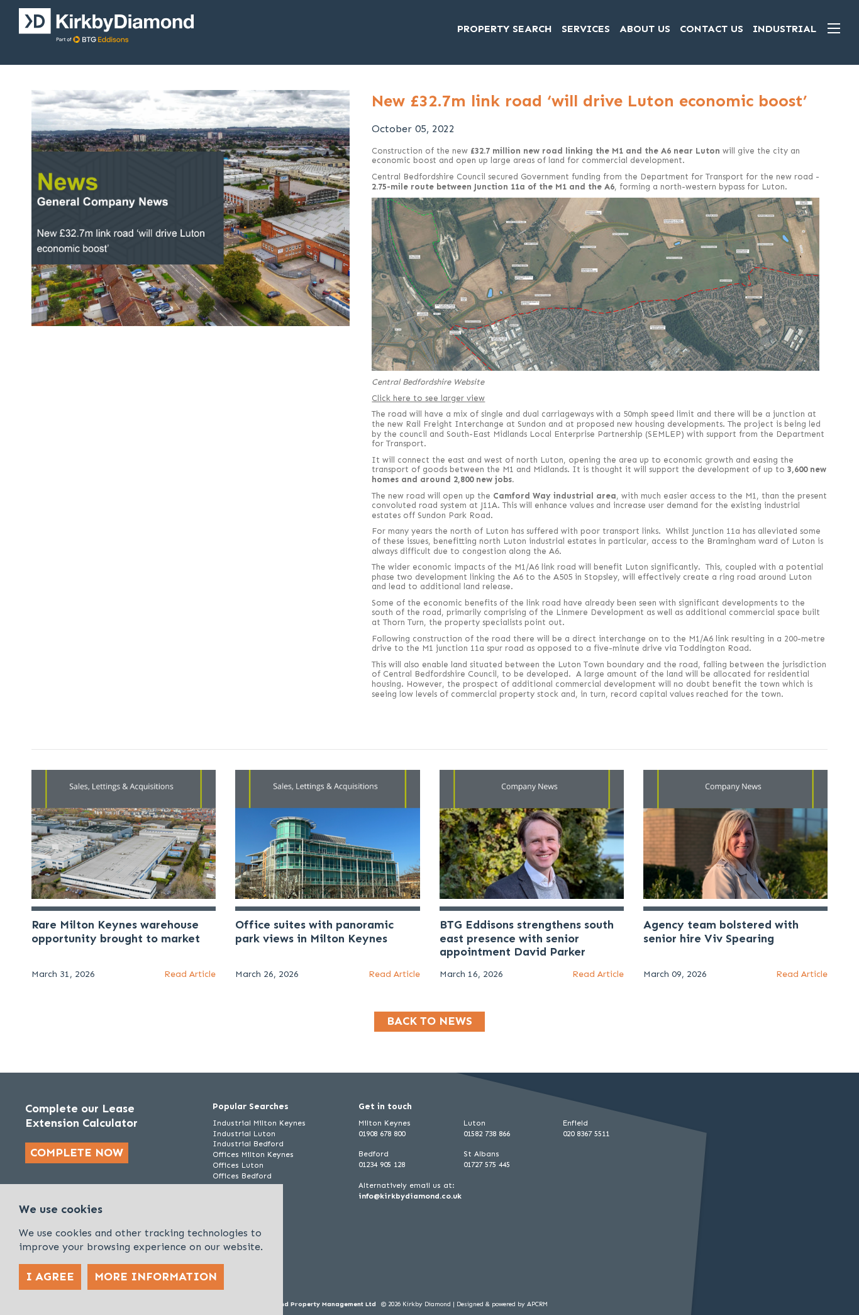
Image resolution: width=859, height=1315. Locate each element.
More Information (155, 1277)
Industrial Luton (244, 1133)
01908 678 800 (381, 1133)
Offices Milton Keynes (253, 1154)
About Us (644, 29)
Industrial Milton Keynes (259, 1123)
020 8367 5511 (586, 1133)
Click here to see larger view (428, 398)
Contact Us (711, 29)
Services (586, 29)
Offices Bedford (242, 1175)
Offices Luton (238, 1165)
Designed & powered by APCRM (502, 1304)
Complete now (76, 1153)
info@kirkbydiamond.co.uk (410, 1196)
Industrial (784, 29)
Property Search (504, 29)
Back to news (429, 1021)
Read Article (190, 974)
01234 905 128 (381, 1164)
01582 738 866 (486, 1133)
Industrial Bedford (248, 1143)
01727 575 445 (486, 1164)
